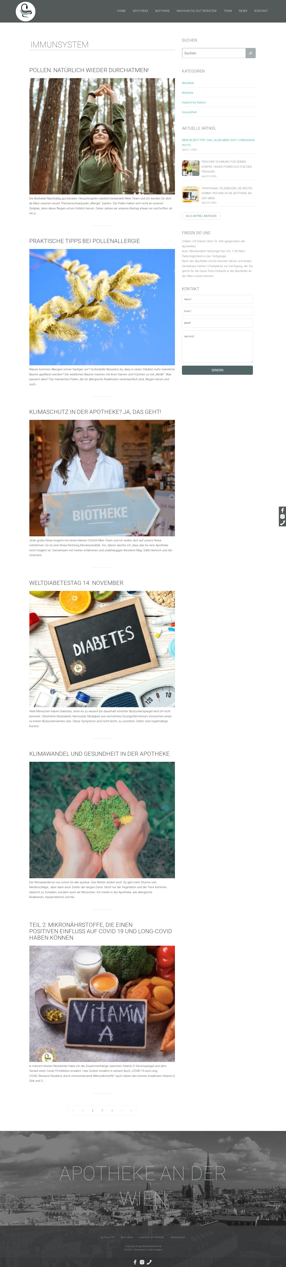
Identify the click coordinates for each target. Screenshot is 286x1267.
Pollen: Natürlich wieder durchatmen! (89, 70)
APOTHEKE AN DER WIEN (143, 1186)
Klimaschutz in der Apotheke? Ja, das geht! (95, 411)
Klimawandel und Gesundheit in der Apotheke (99, 753)
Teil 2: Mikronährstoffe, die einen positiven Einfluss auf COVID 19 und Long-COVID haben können (100, 931)
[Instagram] (282, 516)
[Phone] (282, 522)
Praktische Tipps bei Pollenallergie (84, 241)
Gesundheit (189, 112)
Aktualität (188, 83)
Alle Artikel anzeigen (201, 216)
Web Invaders (155, 1249)
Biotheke (187, 92)
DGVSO (127, 1249)
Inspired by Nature (194, 102)
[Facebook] (282, 510)
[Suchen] (251, 53)
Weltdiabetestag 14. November (76, 582)
